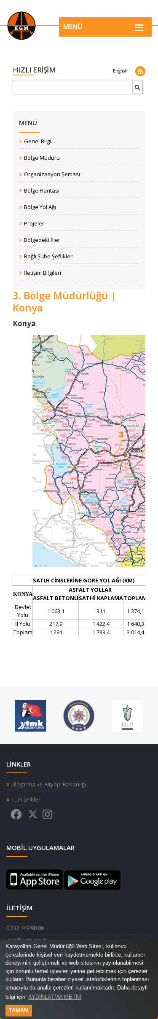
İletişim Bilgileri (42, 273)
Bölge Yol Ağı (40, 207)
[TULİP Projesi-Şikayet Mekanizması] (127, 715)
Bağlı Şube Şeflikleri (49, 256)
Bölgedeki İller (42, 240)
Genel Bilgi (37, 141)
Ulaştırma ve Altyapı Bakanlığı (48, 784)
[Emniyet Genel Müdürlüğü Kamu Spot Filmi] (79, 715)
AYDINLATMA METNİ (54, 997)
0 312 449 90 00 (25, 928)
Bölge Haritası (41, 190)
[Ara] (137, 90)
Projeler (34, 223)
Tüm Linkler (25, 799)
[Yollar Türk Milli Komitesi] (30, 715)
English (120, 71)
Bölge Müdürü (42, 158)
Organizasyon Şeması (52, 174)
